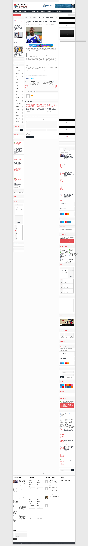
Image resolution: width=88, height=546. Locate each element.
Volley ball (33, 11)
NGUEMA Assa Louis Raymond (52, 506)
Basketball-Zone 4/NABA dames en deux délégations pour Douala (48, 83)
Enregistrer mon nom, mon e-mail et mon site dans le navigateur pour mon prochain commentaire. (40, 134)
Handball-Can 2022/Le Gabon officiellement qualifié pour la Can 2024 (68, 430)
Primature (17, 110)
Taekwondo (17, 115)
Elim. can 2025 (31, 75)
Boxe (16, 74)
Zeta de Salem (51, 488)
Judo (16, 94)
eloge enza (35, 75)
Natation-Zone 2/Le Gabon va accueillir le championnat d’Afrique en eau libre (35, 83)
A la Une (43, 24)
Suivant (50, 81)
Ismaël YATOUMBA (31, 24)
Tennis (16, 116)
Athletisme (38, 481)
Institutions (56, 11)
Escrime (16, 82)
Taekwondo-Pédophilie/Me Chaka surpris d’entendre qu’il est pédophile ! (18, 173)
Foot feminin (17, 83)
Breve (16, 76)
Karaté (16, 95)
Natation (16, 104)
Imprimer (52, 25)
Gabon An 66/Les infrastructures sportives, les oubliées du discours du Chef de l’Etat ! (18, 27)
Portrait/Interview (62, 11)
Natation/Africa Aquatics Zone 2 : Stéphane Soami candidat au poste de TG (30, 109)
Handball (29, 11)
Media (16, 100)
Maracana (16, 98)
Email (56, 25)
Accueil (15, 11)
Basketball (24, 11)
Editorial (16, 80)
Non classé (17, 106)
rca (45, 75)
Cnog (16, 77)
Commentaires (71, 148)
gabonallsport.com (41, 75)
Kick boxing (17, 97)
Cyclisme (16, 79)
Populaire (61, 148)
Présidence (17, 109)
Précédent (33, 81)
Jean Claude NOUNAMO (53, 497)
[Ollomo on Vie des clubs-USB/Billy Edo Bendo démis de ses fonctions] (46, 482)
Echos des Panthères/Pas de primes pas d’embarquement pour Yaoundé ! (68, 163)
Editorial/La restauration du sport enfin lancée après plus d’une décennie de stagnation (18, 54)
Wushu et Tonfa (17, 122)
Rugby (38, 11)
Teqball (16, 119)
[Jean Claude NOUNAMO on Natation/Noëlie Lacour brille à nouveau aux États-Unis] (46, 498)
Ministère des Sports (18, 103)
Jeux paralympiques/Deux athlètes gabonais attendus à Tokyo (17, 185)
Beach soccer (17, 73)
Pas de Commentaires (52, 24)
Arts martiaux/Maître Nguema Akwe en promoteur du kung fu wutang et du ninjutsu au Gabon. (18, 150)
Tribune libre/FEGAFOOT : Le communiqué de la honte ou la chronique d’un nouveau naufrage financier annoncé (18, 41)
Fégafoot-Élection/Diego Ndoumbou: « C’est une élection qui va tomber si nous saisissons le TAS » (68, 443)
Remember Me (69, 378)
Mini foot (16, 101)
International (46, 24)
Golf (16, 86)
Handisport (17, 89)
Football (19, 11)
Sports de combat (50, 11)
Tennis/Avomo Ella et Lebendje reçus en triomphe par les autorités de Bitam (18, 162)
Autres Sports (43, 11)
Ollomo (50, 481)
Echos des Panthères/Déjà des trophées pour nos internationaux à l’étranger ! (41, 110)
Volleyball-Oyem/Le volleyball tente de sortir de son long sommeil (22, 14)
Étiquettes (61, 150)
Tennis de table (17, 118)
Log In (62, 378)
